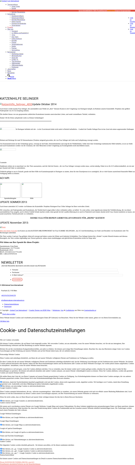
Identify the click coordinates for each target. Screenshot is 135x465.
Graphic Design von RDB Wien (39, 310)
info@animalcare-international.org (12, 300)
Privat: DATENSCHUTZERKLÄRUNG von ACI (17, 462)
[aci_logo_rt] (9, 1)
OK (1, 321)
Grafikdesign (70, 310)
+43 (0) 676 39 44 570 (8, 295)
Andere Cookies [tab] (5, 441)
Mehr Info (6, 321)
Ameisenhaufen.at (90, 310)
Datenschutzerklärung (11, 304)
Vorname (15, 270)
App (62, 310)
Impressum (7, 306)
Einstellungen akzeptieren (8, 464)
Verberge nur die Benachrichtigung (28, 464)
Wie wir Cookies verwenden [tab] (9, 340)
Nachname (15, 272)
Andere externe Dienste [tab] (8, 403)
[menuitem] (70, 8)
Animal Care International (18, 310)
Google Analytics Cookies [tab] (9, 388)
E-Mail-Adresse (17, 275)
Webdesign (56, 310)
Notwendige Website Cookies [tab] (10, 354)
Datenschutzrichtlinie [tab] (7, 455)
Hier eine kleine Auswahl (8, 231)
